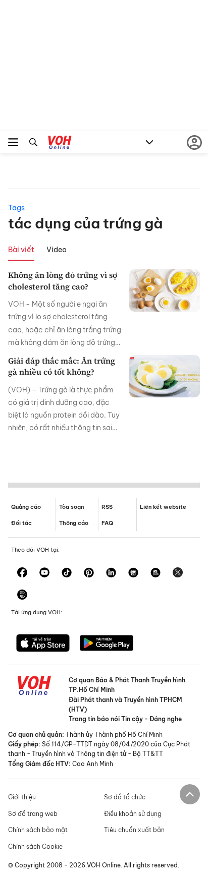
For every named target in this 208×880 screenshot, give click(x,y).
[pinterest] (89, 573)
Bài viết (21, 249)
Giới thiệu (22, 797)
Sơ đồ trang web (33, 813)
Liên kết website (163, 506)
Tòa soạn (71, 506)
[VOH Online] (59, 143)
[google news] (133, 573)
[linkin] (111, 573)
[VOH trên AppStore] (43, 644)
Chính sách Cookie (35, 846)
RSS (107, 506)
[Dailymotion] (22, 595)
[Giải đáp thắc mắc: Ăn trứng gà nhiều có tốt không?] (164, 376)
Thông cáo (73, 522)
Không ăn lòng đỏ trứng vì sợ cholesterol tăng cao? (62, 280)
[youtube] (44, 573)
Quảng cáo (26, 506)
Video (56, 249)
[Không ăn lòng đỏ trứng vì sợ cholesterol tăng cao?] (164, 290)
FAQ (107, 522)
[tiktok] (67, 573)
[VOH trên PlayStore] (106, 644)
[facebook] (22, 573)
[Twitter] (178, 573)
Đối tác (21, 522)
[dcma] (155, 573)
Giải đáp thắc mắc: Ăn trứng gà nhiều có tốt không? (61, 366)
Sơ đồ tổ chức (124, 797)
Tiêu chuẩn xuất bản (134, 830)
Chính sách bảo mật (38, 830)
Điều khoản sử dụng (133, 813)
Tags (16, 207)
